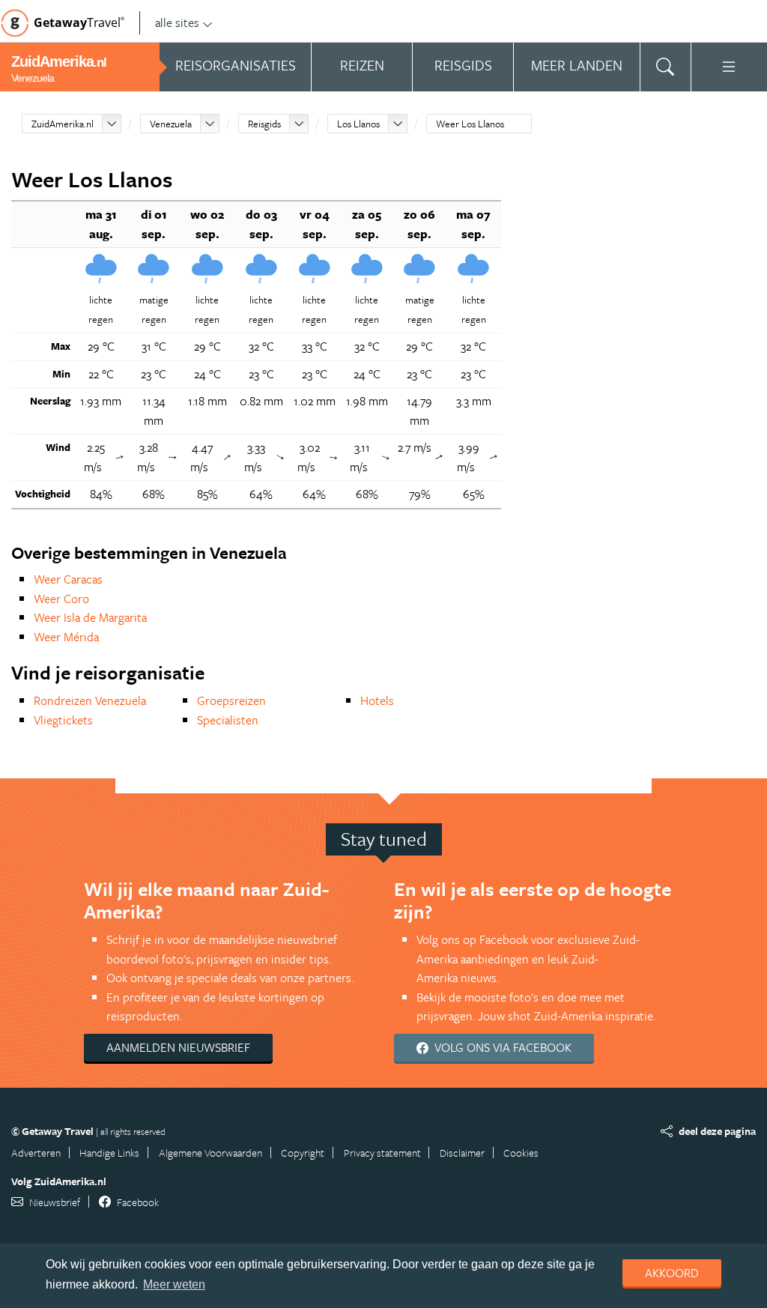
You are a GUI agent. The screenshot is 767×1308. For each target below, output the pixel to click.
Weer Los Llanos (470, 123)
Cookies (521, 1152)
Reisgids (264, 123)
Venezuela (171, 123)
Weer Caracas (68, 579)
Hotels (377, 700)
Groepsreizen (231, 700)
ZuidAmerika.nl (62, 123)
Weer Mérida (66, 637)
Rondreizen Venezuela (90, 700)
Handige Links (109, 1152)
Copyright (302, 1152)
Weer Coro (61, 599)
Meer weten (174, 1284)
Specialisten (227, 720)
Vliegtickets (63, 720)
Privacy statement (382, 1152)
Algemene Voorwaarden (210, 1152)
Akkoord (672, 1273)
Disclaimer (462, 1152)
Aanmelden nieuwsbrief (178, 1047)
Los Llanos (358, 123)
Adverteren (36, 1152)
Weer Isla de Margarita (90, 617)
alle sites (177, 22)
